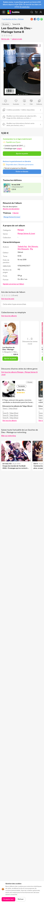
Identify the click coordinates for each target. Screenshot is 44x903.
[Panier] (36, 12)
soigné (19, 148)
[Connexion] (41, 12)
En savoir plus (24, 7)
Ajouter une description (11, 209)
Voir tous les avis (7, 299)
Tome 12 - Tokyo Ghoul (10, 413)
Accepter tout (8, 899)
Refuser (21, 899)
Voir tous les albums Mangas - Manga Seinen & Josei (19, 373)
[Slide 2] (18, 94)
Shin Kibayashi (23, 249)
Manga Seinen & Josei (26, 233)
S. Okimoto (15, 352)
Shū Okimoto (33, 246)
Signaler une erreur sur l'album (13, 284)
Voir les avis (5, 39)
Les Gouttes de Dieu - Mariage (13, 19)
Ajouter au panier (22, 153)
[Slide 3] (20, 94)
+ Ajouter (15, 213)
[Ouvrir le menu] (4, 12)
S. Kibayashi (6, 352)
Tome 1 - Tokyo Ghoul (9, 408)
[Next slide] (39, 69)
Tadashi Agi (22, 246)
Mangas (21, 230)
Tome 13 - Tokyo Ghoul (10, 415)
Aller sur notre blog (8, 436)
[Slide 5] (23, 94)
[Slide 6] (25, 94)
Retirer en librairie (22, 172)
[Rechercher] (32, 12)
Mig (31, 249)
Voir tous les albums (9, 316)
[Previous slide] (4, 69)
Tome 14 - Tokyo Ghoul (10, 418)
